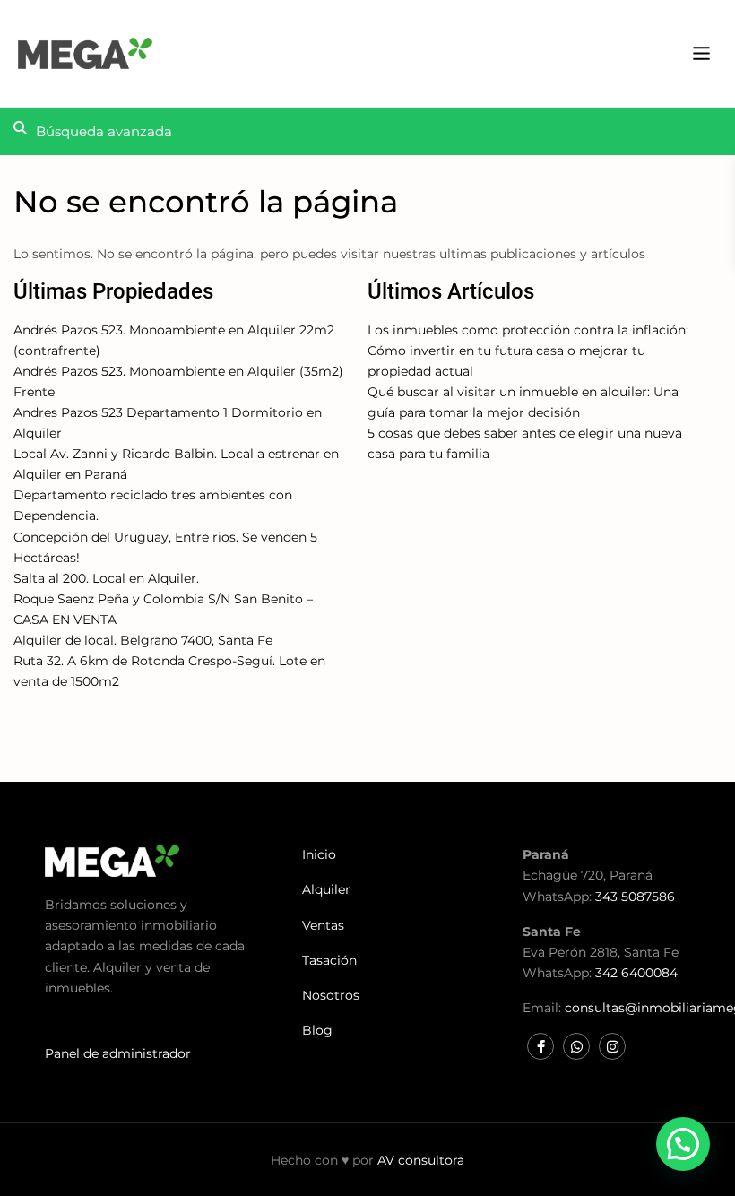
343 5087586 (635, 896)
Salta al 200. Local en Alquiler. (106, 578)
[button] (683, 1144)
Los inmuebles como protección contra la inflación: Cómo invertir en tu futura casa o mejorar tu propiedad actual (528, 350)
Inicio (319, 854)
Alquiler (326, 889)
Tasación (329, 960)
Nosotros (330, 995)
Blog (317, 1030)
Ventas (323, 925)
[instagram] (612, 1046)
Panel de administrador (118, 1053)
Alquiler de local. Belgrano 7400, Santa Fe (142, 640)
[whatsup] (576, 1046)
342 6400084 (636, 973)
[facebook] (540, 1046)
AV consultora (420, 1160)
